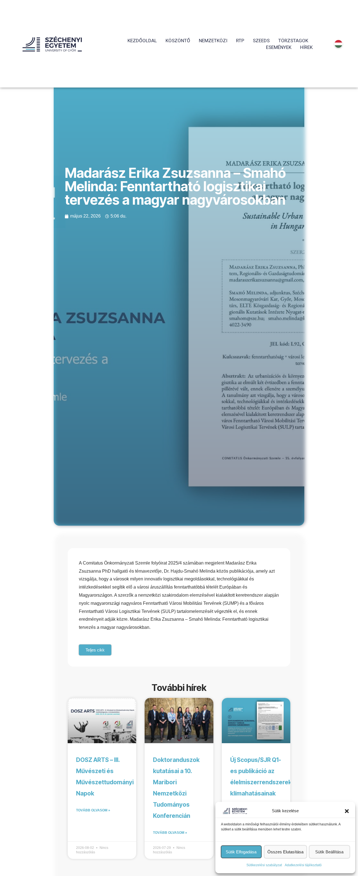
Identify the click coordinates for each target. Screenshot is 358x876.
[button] (347, 811)
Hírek (306, 47)
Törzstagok (293, 40)
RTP (240, 40)
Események (278, 47)
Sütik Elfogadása (241, 851)
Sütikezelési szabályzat (264, 865)
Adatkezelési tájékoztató (303, 865)
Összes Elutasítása (285, 851)
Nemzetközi (213, 40)
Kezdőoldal (142, 40)
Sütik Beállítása (329, 851)
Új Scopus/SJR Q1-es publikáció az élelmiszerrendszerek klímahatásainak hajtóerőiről (261, 782)
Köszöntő (178, 40)
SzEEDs (261, 40)
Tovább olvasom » (93, 810)
